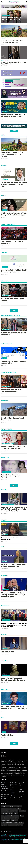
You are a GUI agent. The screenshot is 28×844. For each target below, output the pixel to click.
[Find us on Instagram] (8, 831)
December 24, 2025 (5, 737)
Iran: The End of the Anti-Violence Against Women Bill (12, 299)
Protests (9, 818)
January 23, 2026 (5, 682)
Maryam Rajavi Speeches (8, 504)
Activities (4, 561)
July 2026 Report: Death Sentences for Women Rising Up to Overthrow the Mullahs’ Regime (13, 214)
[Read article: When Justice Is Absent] (14, 727)
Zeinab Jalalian (19, 825)
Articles (3, 38)
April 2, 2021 (4, 365)
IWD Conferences (6, 620)
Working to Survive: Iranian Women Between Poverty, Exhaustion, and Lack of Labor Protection (12, 41)
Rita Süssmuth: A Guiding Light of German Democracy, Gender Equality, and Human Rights (14, 707)
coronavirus (12, 806)
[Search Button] (26, 2)
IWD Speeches (5, 589)
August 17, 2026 (4, 274)
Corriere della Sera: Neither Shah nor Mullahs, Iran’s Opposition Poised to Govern (13, 565)
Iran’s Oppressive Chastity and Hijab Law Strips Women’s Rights (13, 334)
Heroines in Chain (6, 472)
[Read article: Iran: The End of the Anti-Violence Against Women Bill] (14, 290)
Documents (4, 179)
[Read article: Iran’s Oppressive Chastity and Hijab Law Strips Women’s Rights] (14, 324)
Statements (5, 267)
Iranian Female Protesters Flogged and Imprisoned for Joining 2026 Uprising (11, 18)
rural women (15, 818)
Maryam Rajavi (13, 782)
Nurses (15, 813)
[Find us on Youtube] (4, 831)
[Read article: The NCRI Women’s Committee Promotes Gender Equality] (14, 233)
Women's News (6, 15)
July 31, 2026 (4, 217)
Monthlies (4, 210)
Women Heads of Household (8, 825)
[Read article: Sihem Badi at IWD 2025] (14, 643)
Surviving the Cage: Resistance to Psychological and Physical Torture (10, 476)
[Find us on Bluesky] (10, 831)
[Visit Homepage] (14, 2)
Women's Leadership (18, 822)
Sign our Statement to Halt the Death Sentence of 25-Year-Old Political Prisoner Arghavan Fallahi (14, 184)
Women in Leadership (21, 792)
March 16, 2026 (4, 599)
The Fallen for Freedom (7, 443)
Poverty (22, 815)
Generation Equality (6, 811)
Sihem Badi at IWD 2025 (7, 652)
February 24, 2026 (5, 568)
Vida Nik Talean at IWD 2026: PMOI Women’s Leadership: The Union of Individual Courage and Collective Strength (13, 595)
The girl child (14, 820)
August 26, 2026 (4, 302)
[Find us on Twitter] (2, 831)
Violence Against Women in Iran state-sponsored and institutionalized (11, 390)
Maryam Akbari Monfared (7, 813)
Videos (3, 732)
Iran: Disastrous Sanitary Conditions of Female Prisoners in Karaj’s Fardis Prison (13, 271)
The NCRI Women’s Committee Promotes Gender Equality (12, 242)
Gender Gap (17, 808)
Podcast (4, 111)
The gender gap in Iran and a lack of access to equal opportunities (13, 362)
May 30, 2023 (4, 337)
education (19, 806)
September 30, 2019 (5, 245)
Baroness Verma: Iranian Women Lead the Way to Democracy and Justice (13, 538)
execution (4, 808)
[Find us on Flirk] (6, 831)
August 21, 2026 (4, 119)
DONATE (14, 130)
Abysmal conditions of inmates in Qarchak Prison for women (12, 419)
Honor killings (15, 811)
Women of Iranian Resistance (21, 796)
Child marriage (5, 806)
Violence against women (7, 822)
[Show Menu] (1, 2)
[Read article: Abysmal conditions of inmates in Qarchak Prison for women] (14, 409)
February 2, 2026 (5, 711)
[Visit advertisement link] (14, 6)
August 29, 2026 (6, 21)
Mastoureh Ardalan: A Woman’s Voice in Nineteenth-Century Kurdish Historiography (13, 679)
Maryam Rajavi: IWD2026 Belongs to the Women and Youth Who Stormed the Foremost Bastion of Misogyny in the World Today (14, 509)
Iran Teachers (23, 811)
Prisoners (4, 818)
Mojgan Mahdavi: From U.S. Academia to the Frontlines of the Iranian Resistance (13, 447)
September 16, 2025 (5, 654)
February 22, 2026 (5, 628)
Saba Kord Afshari (5, 820)
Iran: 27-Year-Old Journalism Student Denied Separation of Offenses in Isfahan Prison (13, 63)
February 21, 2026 (5, 513)
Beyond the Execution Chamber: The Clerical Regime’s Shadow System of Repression (13, 115)
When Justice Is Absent (7, 735)
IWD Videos (4, 648)
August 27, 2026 (4, 65)
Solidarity (4, 534)
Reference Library (6, 295)
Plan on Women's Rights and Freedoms (10, 815)
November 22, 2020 (5, 394)
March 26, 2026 (4, 541)
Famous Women (5, 675)
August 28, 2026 (4, 44)
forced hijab (10, 808)
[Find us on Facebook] (1, 831)
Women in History (6, 703)
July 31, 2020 (4, 422)
